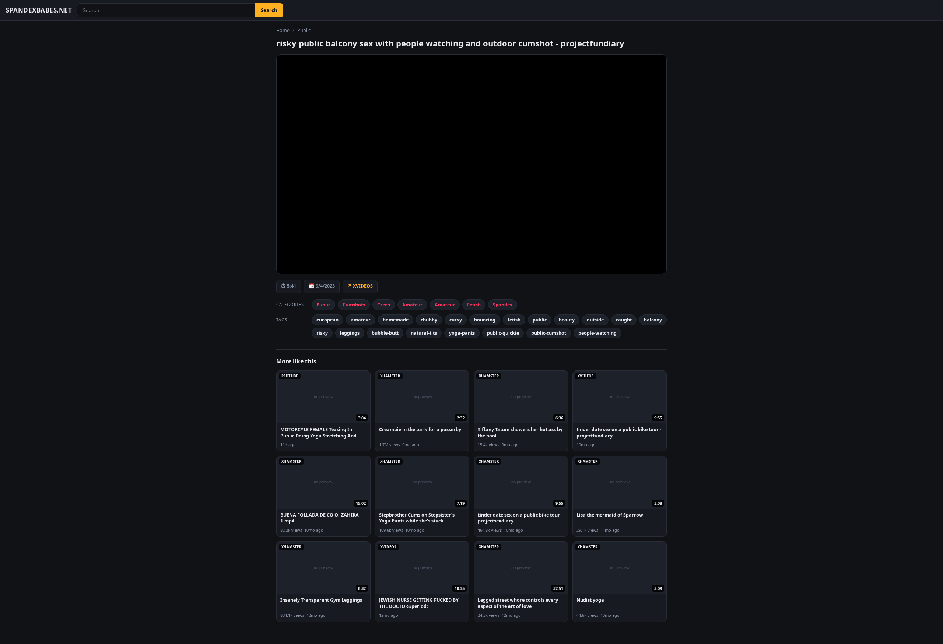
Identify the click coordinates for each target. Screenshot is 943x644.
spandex (502, 305)
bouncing (484, 320)
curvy (455, 320)
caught (624, 320)
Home (283, 30)
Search (269, 10)
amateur (412, 305)
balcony (653, 320)
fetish (474, 305)
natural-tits (424, 333)
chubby (429, 320)
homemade (396, 320)
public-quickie (503, 333)
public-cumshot (548, 333)
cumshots (354, 305)
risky (322, 333)
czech (383, 305)
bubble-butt (385, 333)
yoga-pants (462, 333)
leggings (350, 333)
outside (595, 320)
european (327, 320)
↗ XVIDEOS (360, 286)
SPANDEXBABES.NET (39, 10)
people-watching (597, 333)
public (304, 30)
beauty (567, 320)
